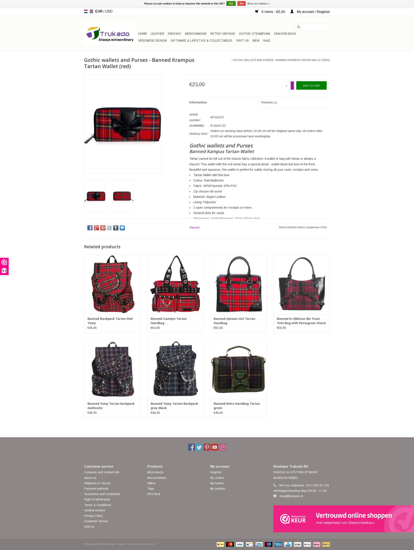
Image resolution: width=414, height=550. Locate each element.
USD (109, 11)
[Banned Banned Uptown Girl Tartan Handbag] (238, 284)
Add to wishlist (287, 227)
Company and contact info (101, 472)
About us (90, 478)
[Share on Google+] (96, 227)
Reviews (269, 102)
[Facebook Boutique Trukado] (191, 447)
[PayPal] (325, 544)
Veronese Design (152, 40)
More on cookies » (258, 3)
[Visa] (239, 544)
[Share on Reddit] (109, 227)
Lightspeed (149, 544)
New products (156, 478)
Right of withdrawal (97, 499)
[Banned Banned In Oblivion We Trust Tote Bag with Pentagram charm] (301, 284)
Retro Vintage (222, 33)
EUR (99, 11)
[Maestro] (268, 544)
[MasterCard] (229, 544)
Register (216, 472)
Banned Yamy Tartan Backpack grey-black (174, 406)
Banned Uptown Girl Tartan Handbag (234, 321)
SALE (266, 40)
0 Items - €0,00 (273, 12)
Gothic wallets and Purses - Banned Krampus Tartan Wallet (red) (281, 60)
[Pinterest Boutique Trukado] (207, 447)
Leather (157, 33)
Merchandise (196, 33)
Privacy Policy (93, 515)
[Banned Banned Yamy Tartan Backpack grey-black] (175, 369)
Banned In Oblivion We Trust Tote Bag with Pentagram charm (301, 321)
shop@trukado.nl (291, 496)
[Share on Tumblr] (115, 227)
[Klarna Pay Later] (316, 544)
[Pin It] (102, 227)
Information (198, 102)
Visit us (242, 40)
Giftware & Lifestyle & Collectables (201, 40)
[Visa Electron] (258, 544)
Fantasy (174, 33)
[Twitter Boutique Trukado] (199, 447)
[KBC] (287, 544)
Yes (231, 3)
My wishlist (217, 488)
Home (142, 33)
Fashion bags (285, 33)
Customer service (96, 521)
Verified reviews (94, 510)
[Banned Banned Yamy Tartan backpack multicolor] (112, 369)
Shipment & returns (97, 483)
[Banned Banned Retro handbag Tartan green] (238, 369)
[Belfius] (307, 544)
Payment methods (96, 488)
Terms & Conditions (97, 505)
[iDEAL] (220, 544)
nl (86, 11)
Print (324, 227)
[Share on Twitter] (122, 227)
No (241, 3)
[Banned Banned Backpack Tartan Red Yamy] (112, 284)
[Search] (298, 26)
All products (155, 472)
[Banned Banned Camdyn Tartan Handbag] (175, 284)
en (91, 11)
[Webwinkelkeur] (301, 518)
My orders (217, 478)
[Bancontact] (249, 544)
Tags (150, 488)
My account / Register (313, 12)
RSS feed (153, 494)
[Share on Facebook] (90, 227)
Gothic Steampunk (254, 33)
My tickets (217, 483)
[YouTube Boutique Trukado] (214, 447)
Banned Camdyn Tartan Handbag (169, 321)
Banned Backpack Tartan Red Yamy (110, 321)
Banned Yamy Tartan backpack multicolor (111, 406)
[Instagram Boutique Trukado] (222, 447)
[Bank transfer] (297, 544)
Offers (151, 483)
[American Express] (278, 544)
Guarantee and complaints (102, 494)
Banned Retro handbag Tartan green (237, 406)
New (255, 40)
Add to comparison (308, 227)
